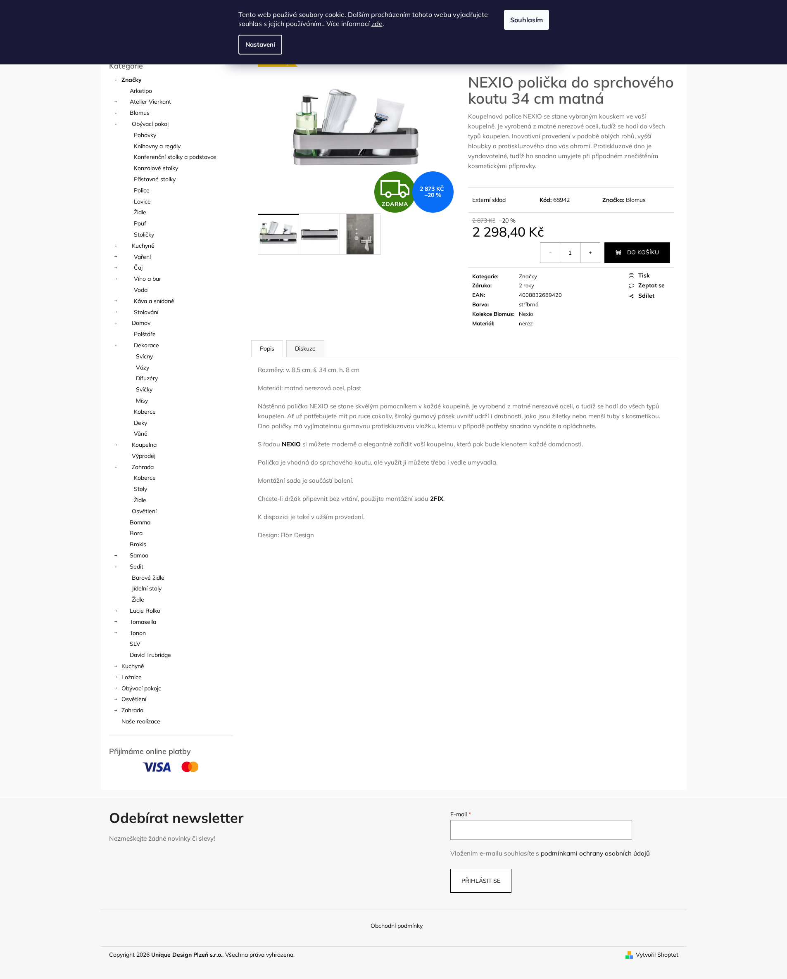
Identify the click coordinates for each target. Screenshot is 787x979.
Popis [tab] (267, 348)
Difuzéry (147, 378)
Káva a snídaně (154, 301)
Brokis (138, 544)
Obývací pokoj (150, 124)
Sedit (136, 566)
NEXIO (291, 444)
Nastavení (260, 44)
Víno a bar (147, 278)
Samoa (139, 555)
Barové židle (148, 577)
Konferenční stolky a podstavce (175, 157)
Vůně (140, 433)
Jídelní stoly (147, 588)
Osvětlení (144, 511)
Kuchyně (143, 245)
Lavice (142, 201)
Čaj (138, 267)
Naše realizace (140, 721)
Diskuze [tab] (305, 348)
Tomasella (143, 622)
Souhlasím (526, 20)
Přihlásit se (480, 880)
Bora (136, 533)
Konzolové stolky (156, 168)
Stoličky (144, 234)
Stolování (146, 312)
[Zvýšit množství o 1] (590, 253)
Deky (140, 423)
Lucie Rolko (145, 610)
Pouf (140, 223)
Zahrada (143, 467)
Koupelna (144, 444)
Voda (140, 290)
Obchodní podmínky (397, 925)
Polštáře (145, 334)
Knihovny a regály (157, 146)
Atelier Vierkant (150, 101)
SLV (135, 643)
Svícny (144, 356)
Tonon (138, 633)
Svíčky (144, 389)
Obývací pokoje (141, 688)
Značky (131, 79)
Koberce (145, 411)
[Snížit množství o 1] (550, 253)
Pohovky (145, 135)
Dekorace (146, 345)
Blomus (140, 112)
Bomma (140, 522)
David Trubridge (150, 655)
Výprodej (143, 456)
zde (377, 23)
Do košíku (643, 252)
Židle (140, 212)
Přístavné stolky (155, 179)
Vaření (142, 257)
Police (142, 190)
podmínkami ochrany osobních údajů (595, 853)
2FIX (436, 499)
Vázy (142, 367)
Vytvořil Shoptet (657, 954)
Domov (141, 323)
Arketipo (141, 91)
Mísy (142, 400)
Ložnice (131, 677)
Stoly (140, 489)
